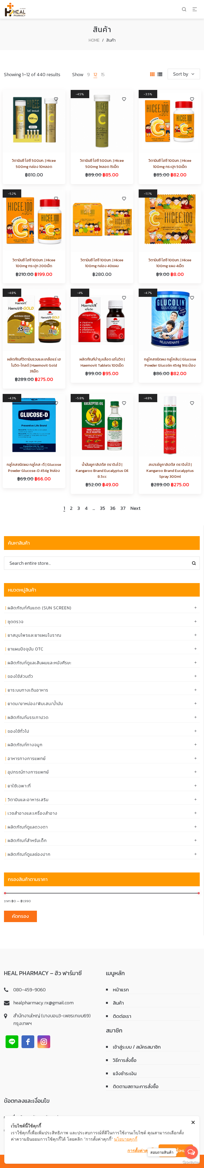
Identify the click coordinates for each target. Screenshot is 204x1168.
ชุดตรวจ (16, 621)
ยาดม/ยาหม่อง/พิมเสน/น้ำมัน (35, 703)
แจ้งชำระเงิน (125, 1073)
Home (94, 40)
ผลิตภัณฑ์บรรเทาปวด (28, 717)
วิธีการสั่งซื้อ (125, 1060)
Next (135, 508)
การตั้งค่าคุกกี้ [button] (140, 1150)
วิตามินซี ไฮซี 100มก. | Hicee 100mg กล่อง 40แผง (101, 263)
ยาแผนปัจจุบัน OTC (26, 649)
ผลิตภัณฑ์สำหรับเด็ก (27, 840)
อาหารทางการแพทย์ (27, 758)
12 (95, 74)
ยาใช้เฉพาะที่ (19, 786)
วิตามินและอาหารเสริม (28, 799)
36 (113, 508)
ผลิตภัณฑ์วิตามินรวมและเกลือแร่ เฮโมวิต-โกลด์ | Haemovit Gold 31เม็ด (34, 365)
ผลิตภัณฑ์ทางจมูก (25, 744)
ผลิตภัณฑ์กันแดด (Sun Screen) (39, 608)
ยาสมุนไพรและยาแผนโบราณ (34, 635)
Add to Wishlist (56, 99)
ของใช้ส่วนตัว (20, 676)
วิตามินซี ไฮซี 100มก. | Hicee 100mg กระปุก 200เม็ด (33, 263)
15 (103, 74)
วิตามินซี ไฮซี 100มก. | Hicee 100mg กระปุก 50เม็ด (169, 163)
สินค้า (118, 1002)
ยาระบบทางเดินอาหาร (28, 690)
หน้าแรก (121, 989)
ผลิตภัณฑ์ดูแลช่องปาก (29, 854)
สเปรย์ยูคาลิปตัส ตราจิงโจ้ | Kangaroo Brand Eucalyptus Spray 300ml (170, 470)
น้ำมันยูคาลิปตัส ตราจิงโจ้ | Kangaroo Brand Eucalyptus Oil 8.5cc (102, 470)
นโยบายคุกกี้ (125, 1139)
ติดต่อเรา (122, 1016)
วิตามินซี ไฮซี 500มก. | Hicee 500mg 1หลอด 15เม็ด (102, 163)
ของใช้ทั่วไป (18, 731)
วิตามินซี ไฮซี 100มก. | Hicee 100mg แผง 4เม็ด (169, 263)
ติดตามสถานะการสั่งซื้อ (136, 1086)
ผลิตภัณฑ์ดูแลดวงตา (28, 827)
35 (102, 508)
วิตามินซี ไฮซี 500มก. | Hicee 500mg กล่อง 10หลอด (34, 163)
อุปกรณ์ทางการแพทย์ (28, 772)
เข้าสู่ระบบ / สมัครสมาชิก (137, 1046)
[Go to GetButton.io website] (191, 1162)
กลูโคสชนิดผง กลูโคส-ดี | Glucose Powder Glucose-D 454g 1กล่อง (34, 467)
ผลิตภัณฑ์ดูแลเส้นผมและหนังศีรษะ (39, 662)
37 (123, 508)
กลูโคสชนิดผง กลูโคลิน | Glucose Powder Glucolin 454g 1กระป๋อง (170, 362)
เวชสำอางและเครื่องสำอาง (32, 813)
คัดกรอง (20, 916)
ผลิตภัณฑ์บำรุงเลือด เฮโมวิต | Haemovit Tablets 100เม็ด (102, 362)
